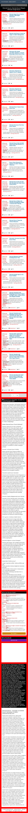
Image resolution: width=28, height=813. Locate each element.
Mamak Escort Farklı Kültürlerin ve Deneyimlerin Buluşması (13, 595)
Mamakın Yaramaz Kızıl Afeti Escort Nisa (17, 239)
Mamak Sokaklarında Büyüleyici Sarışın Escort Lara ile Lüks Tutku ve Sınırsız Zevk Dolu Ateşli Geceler (15, 315)
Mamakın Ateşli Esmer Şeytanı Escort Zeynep (15, 71)
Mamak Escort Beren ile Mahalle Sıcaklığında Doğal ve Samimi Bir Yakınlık (16, 202)
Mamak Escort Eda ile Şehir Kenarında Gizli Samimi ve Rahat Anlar (16, 144)
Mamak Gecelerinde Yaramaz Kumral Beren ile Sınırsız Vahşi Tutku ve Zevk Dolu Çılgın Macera (16, 356)
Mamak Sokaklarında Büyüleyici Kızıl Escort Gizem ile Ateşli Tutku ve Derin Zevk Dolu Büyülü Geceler (17, 294)
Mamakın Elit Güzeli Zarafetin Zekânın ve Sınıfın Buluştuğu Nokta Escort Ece (16, 53)
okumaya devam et (7, 23)
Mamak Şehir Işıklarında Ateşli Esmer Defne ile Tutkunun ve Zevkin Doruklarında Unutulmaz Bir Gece (16, 336)
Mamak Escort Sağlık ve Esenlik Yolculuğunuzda (16, 625)
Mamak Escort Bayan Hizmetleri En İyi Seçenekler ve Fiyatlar (14, 612)
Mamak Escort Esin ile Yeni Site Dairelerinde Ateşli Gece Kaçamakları (17, 183)
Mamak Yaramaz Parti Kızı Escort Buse (16, 125)
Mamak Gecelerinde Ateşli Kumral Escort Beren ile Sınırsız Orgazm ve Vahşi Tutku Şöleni (16, 376)
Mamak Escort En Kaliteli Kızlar (12, 603)
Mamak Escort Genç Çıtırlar (11, 618)
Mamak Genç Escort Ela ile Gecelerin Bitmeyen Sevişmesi (16, 15)
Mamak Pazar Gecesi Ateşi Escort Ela (16, 107)
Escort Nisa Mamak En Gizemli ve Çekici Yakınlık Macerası (16, 164)
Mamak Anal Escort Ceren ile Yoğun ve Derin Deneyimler (17, 34)
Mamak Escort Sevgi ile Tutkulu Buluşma (15, 221)
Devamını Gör (14, 640)
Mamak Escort (8, 2)
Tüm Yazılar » (14, 633)
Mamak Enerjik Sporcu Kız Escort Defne (16, 275)
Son (17, 395)
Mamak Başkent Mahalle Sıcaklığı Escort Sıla (16, 257)
